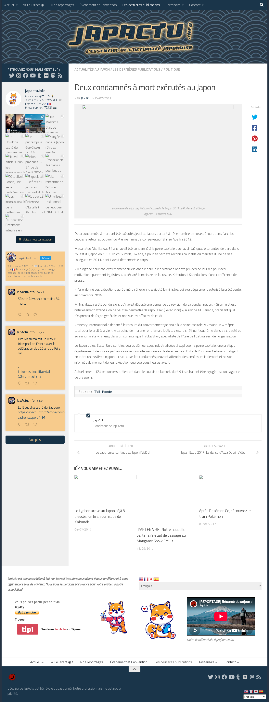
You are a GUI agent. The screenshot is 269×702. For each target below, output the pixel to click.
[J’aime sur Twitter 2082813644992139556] (36, 315)
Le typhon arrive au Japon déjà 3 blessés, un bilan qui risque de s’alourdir (99, 516)
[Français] (146, 578)
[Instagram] (18, 75)
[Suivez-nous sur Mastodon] (53, 75)
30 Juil (40, 292)
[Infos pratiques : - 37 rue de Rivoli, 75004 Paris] (35, 163)
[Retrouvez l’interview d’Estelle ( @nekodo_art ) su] (35, 203)
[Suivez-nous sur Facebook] (25, 75)
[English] (141, 578)
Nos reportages (62, 4)
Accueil (9, 4)
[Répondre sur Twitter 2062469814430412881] (20, 425)
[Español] (156, 578)
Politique (171, 69)
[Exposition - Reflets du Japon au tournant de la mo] (35, 183)
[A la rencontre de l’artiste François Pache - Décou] (55, 183)
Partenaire (173, 4)
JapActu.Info (26, 291)
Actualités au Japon (92, 69)
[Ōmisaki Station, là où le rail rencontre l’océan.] (35, 123)
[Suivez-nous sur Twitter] (11, 75)
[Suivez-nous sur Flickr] (46, 75)
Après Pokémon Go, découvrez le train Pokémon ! (225, 513)
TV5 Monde (102, 392)
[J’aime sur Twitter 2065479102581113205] (36, 383)
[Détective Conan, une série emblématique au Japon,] (15, 183)
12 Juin (41, 332)
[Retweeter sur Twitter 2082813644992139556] (28, 315)
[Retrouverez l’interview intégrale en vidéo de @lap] (15, 223)
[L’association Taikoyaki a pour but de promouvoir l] (55, 163)
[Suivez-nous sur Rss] (60, 75)
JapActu (87, 98)
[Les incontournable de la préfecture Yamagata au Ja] (15, 203)
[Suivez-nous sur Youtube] (32, 75)
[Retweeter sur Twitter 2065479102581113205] (28, 383)
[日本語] (151, 578)
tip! (27, 629)
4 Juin (40, 401)
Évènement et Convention (98, 4)
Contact (194, 4)
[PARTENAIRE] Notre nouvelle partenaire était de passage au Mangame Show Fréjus (161, 535)
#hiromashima (27, 371)
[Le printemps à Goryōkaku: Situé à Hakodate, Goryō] (35, 143)
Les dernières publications (141, 4)
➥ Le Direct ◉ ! (34, 4)
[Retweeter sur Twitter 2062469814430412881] (28, 425)
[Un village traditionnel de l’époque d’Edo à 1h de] (55, 203)
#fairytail (44, 371)
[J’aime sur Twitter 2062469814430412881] (36, 425)
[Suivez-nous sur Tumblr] (39, 75)
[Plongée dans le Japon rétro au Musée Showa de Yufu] (55, 143)
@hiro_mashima (29, 376)
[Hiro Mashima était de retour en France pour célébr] (55, 123)
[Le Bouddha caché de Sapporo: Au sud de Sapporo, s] (15, 143)
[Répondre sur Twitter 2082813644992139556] (20, 315)
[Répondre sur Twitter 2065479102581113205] (20, 383)
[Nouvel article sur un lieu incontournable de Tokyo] (15, 163)
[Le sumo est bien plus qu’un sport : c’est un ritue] (15, 123)
